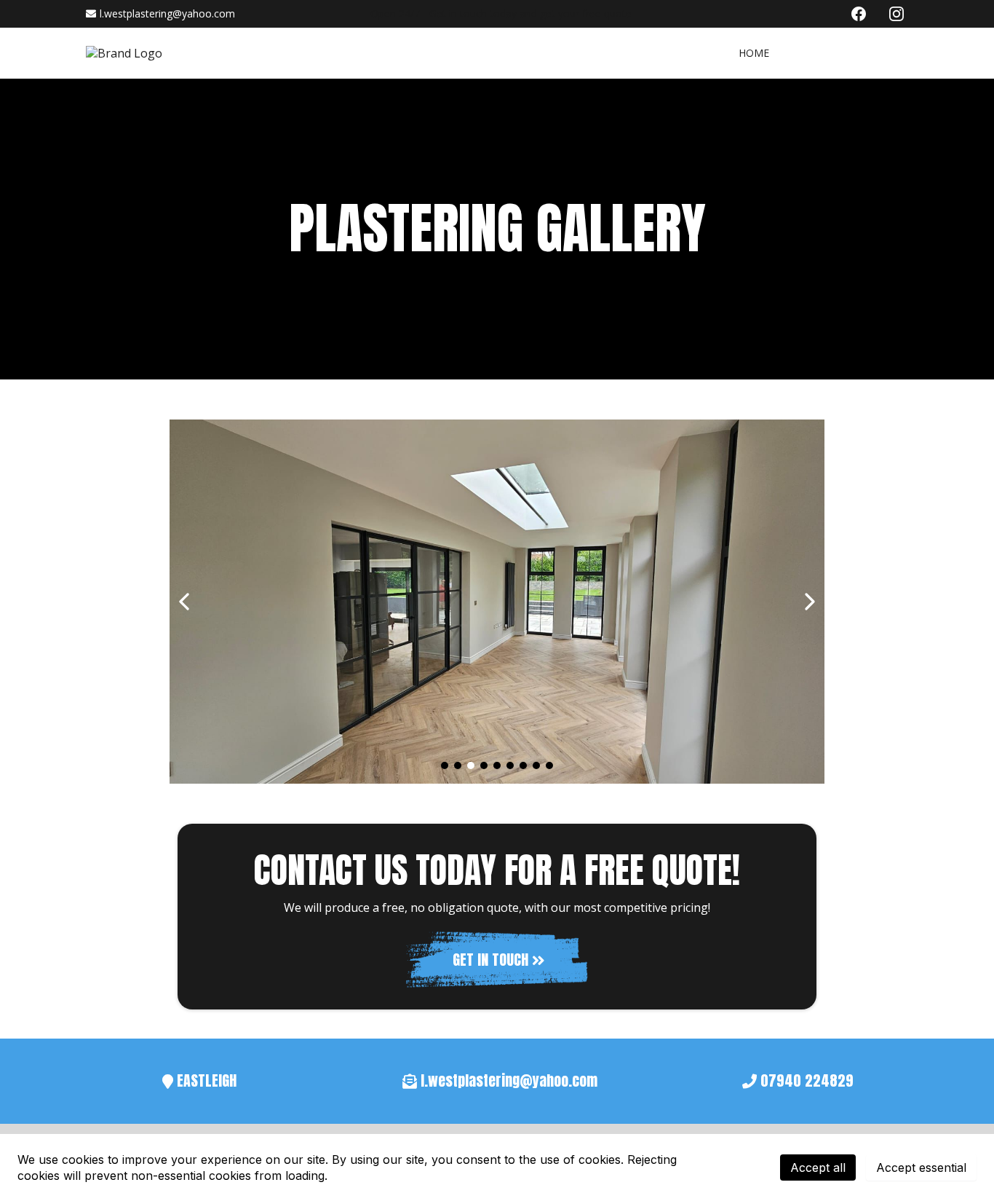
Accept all (818, 1167)
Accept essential (921, 1167)
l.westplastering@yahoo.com (167, 13)
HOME (754, 53)
